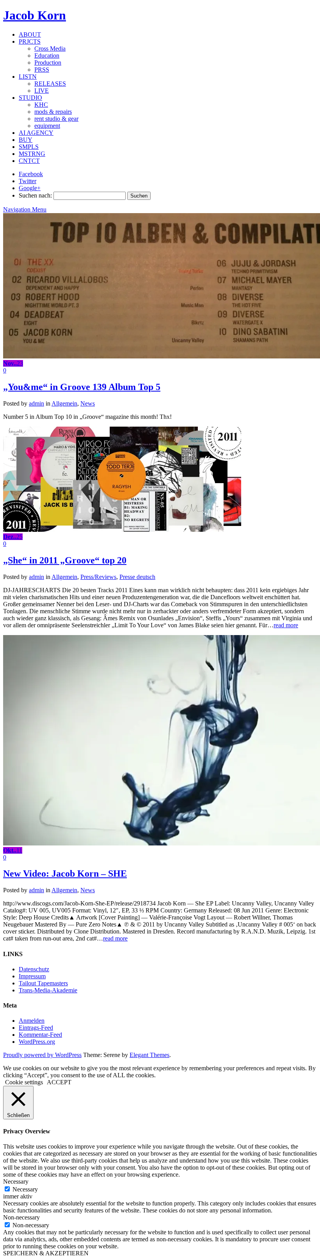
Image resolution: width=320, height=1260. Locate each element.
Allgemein (64, 403)
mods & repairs (53, 111)
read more (286, 625)
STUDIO (30, 97)
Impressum (32, 976)
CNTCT (29, 160)
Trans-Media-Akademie (48, 990)
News (87, 403)
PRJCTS (30, 41)
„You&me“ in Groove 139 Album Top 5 (81, 387)
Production (47, 62)
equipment (47, 125)
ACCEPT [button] (59, 1082)
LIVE (41, 90)
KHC (41, 104)
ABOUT (30, 34)
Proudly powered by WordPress (42, 1055)
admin (36, 403)
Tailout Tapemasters (43, 983)
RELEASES (50, 83)
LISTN (28, 76)
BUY (25, 139)
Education (46, 55)
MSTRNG (32, 153)
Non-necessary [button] (21, 1217)
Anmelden (31, 1020)
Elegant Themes (149, 1055)
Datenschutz (34, 969)
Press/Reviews (98, 577)
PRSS (41, 69)
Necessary (25, 1189)
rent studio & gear (56, 118)
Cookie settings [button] (24, 1082)
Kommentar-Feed (40, 1034)
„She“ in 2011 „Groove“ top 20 (64, 560)
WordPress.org (37, 1041)
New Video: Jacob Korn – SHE (65, 873)
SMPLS (29, 146)
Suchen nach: (35, 195)
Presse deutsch (137, 577)
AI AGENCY (36, 132)
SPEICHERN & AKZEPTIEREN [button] (46, 1253)
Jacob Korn (34, 15)
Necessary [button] (15, 1181)
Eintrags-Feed (36, 1027)
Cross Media (50, 48)
